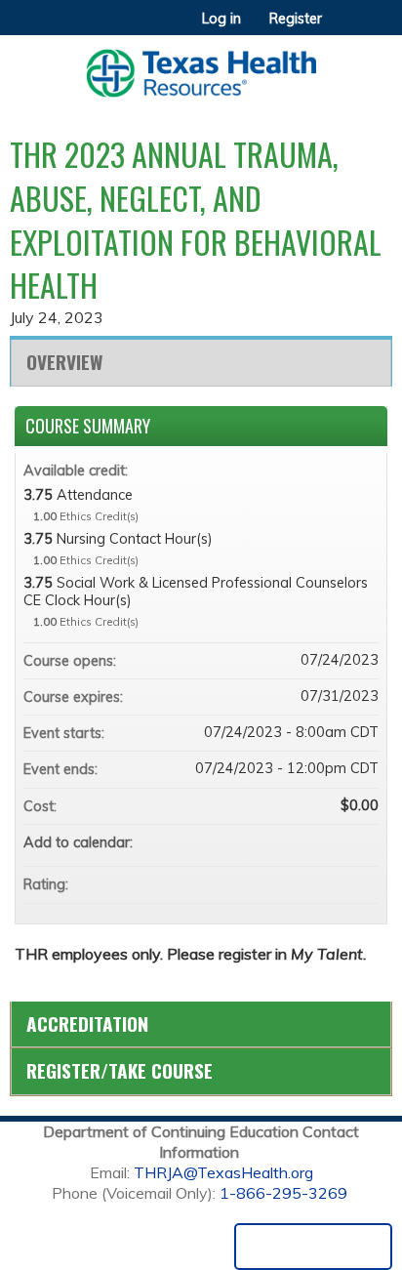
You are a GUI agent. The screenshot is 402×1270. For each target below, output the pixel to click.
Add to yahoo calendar (312, 842)
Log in (221, 18)
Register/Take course (119, 1070)
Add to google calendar (287, 842)
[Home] (201, 66)
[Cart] (345, 28)
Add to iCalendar (337, 841)
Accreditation (87, 1023)
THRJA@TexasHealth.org (223, 1172)
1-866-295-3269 (283, 1193)
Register (295, 18)
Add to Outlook (363, 842)
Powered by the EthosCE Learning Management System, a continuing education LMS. (313, 1246)
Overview (64, 362)
